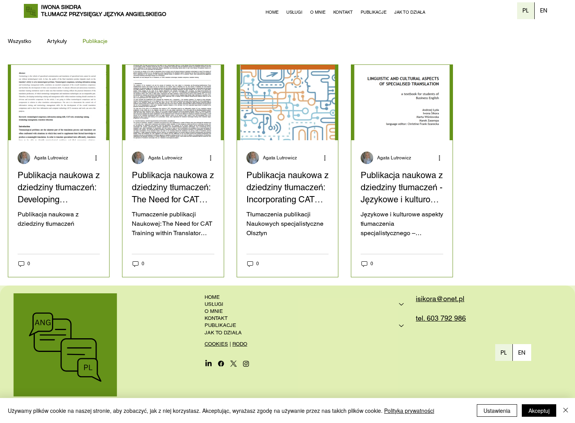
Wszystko (19, 41)
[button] (294, 12)
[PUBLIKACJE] (401, 325)
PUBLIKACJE (220, 325)
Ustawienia (496, 410)
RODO (239, 344)
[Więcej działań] (98, 157)
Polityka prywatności (409, 410)
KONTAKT (216, 318)
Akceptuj (539, 410)
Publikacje (95, 41)
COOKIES (216, 344)
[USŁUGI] (401, 304)
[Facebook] (221, 364)
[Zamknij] (565, 410)
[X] (233, 364)
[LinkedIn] (208, 364)
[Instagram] (246, 364)
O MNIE (214, 311)
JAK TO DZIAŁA (223, 333)
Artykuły (57, 41)
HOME (212, 297)
